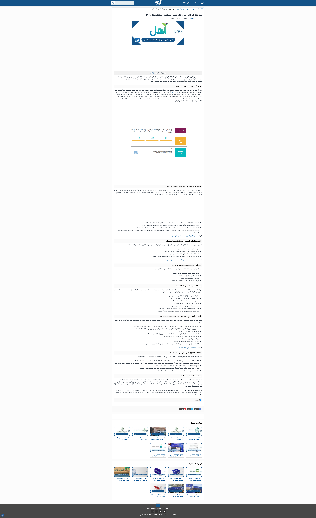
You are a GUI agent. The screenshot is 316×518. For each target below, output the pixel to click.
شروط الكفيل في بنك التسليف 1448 (177, 438)
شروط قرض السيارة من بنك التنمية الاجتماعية (184, 236)
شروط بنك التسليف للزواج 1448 (141, 438)
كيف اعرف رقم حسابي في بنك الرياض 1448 (159, 479)
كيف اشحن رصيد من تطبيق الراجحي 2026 (177, 495)
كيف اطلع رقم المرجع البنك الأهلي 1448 (123, 479)
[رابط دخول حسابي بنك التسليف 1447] (122, 431)
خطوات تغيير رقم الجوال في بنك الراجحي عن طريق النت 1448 (176, 480)
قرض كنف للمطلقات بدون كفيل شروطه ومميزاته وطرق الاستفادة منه (177, 260)
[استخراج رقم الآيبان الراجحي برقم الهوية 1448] (140, 472)
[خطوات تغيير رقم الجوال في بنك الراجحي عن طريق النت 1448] (176, 472)
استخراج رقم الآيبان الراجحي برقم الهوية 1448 (140, 479)
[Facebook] (164, 511)
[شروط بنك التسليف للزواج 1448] (140, 431)
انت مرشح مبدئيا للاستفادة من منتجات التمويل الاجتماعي (195, 455)
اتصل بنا (167, 514)
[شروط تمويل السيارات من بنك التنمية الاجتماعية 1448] (158, 431)
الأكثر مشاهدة (186, 3)
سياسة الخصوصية (158, 514)
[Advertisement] (158, 58)
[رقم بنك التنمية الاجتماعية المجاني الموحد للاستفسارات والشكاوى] (158, 447)
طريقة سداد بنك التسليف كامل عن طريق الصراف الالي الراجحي (176, 455)
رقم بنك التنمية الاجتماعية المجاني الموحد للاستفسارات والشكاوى (158, 455)
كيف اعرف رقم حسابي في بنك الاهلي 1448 (195, 479)
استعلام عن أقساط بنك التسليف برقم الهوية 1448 (194, 439)
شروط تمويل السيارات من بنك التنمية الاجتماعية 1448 (158, 439)
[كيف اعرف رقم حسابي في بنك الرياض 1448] (158, 472)
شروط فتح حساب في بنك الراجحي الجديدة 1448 (194, 495)
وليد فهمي (192, 18)
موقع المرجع (118, 79)
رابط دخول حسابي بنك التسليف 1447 (123, 438)
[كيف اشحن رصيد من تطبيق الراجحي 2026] (176, 488)
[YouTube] (152, 511)
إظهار (152, 73)
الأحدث (195, 3)
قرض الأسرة (174, 92)
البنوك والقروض (181, 9)
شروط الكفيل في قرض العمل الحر (187, 347)
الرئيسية (201, 3)
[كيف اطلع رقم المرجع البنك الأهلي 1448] (122, 472)
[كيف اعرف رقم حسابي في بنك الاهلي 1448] (194, 472)
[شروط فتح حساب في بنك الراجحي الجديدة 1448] (194, 488)
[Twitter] (160, 511)
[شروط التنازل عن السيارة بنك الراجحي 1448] (158, 488)
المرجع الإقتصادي (192, 9)
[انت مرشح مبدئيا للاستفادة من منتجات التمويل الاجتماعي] (194, 447)
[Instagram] (156, 511)
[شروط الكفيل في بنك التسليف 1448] (176, 431)
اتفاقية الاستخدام (145, 514)
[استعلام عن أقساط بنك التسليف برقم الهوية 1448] (194, 431)
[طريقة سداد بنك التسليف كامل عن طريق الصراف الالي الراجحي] (176, 447)
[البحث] (113, 2)
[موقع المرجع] (158, 3)
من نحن (174, 514)
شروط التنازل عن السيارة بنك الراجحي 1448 (158, 495)
